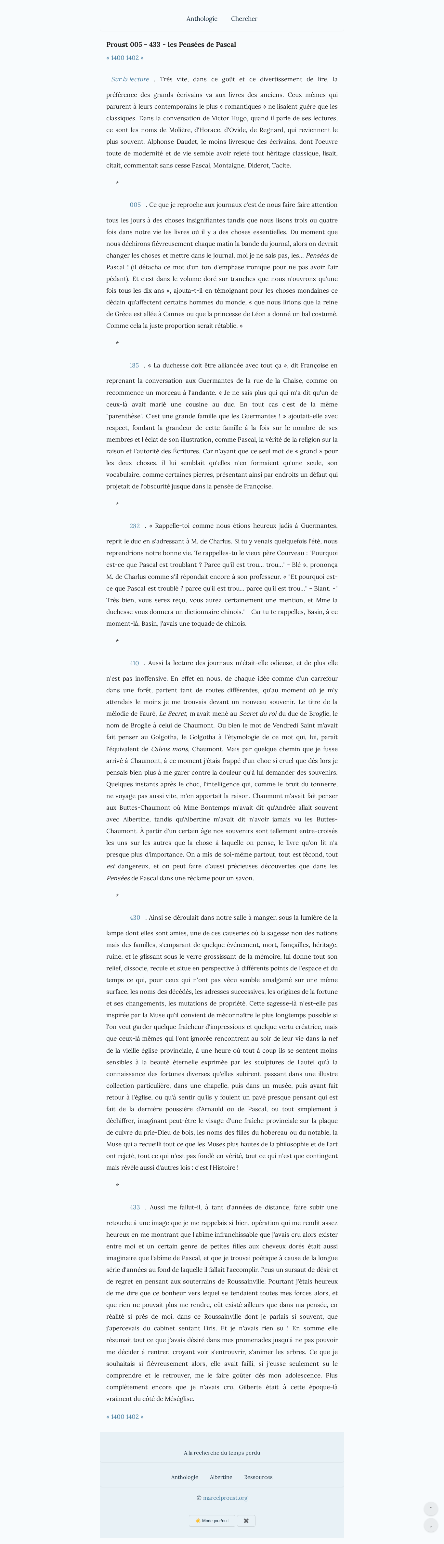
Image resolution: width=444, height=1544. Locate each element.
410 (134, 663)
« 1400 (115, 57)
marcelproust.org (225, 1497)
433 (135, 1207)
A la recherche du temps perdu (222, 1452)
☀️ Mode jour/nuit (212, 1520)
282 (135, 526)
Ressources (258, 1477)
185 (134, 365)
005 (135, 204)
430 (135, 917)
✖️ (246, 1520)
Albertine (221, 1477)
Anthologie (202, 18)
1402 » (135, 57)
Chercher (244, 18)
